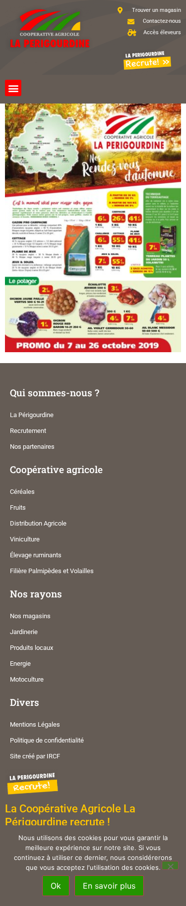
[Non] (170, 865)
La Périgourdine (32, 415)
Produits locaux (31, 647)
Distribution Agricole (38, 523)
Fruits (18, 507)
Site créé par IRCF (35, 756)
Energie (20, 663)
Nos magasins (30, 616)
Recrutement (28, 430)
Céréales (22, 491)
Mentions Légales (35, 724)
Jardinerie (24, 632)
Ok (56, 886)
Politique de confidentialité (47, 740)
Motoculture (27, 679)
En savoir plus (109, 886)
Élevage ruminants (36, 555)
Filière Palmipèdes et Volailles (52, 571)
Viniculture (25, 539)
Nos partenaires (32, 446)
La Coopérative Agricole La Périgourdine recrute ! (70, 815)
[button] (13, 88)
